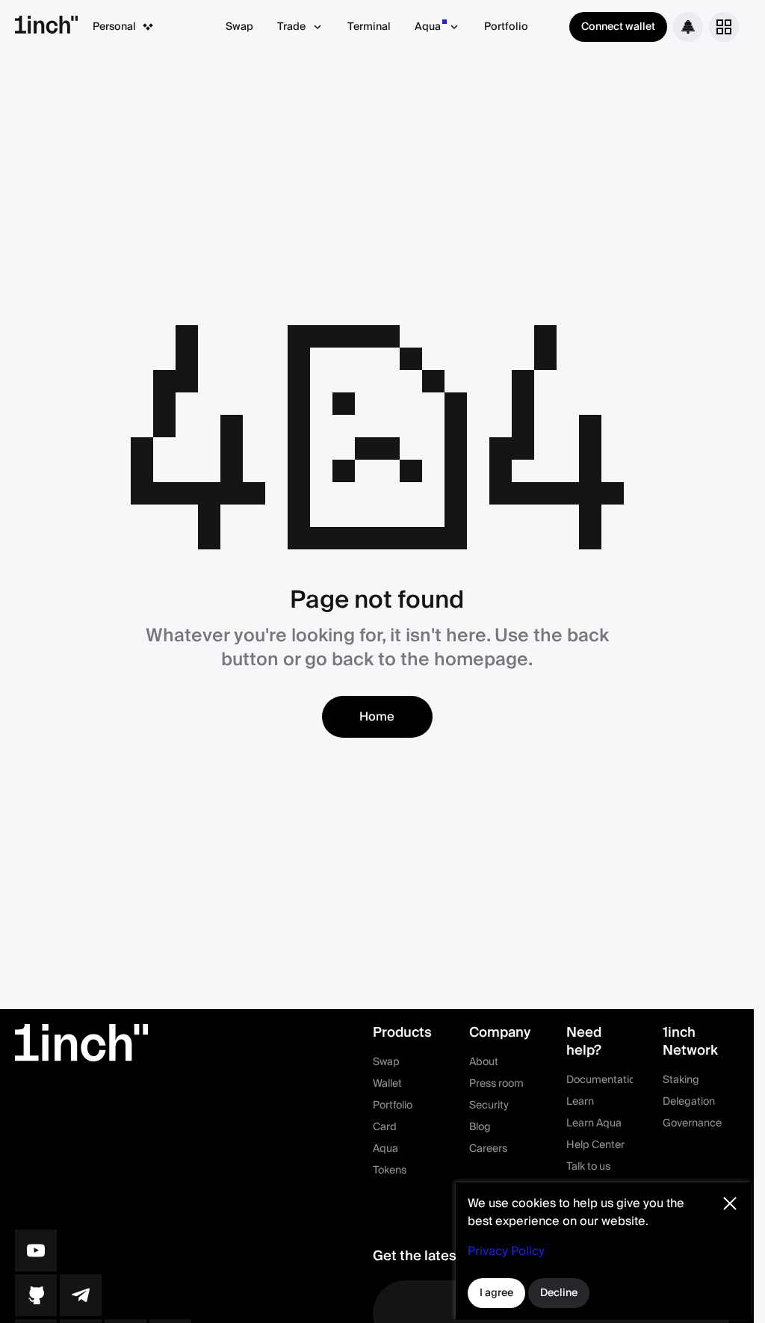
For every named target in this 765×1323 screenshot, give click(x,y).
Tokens (389, 1170)
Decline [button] (558, 1293)
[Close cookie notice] (730, 1203)
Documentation (603, 1080)
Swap (239, 27)
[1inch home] (46, 27)
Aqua (428, 27)
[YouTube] (36, 1250)
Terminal (369, 27)
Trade (291, 27)
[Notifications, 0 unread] (688, 27)
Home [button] (376, 716)
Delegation (689, 1102)
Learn (580, 1102)
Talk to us (588, 1167)
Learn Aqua (594, 1123)
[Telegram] (81, 1295)
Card (385, 1127)
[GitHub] (36, 1295)
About (483, 1062)
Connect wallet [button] (618, 27)
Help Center (595, 1145)
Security (489, 1105)
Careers (488, 1149)
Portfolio (506, 27)
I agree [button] (496, 1293)
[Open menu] (724, 27)
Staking (681, 1080)
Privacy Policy (506, 1251)
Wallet (387, 1084)
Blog (480, 1127)
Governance (692, 1123)
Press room (496, 1084)
